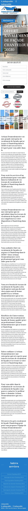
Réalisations (8, 21)
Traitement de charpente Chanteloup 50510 (14, 486)
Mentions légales (22, 508)
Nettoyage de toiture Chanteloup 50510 (14, 477)
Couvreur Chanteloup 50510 (14, 474)
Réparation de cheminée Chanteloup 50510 (14, 483)
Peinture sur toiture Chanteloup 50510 (14, 493)
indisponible (7, 1)
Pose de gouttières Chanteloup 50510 (14, 480)
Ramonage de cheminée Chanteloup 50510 (14, 490)
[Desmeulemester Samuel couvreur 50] (10, 10)
